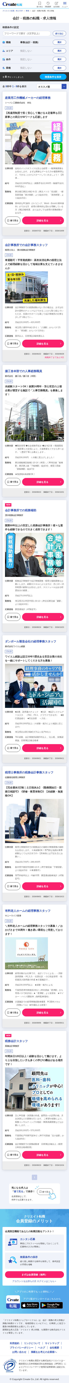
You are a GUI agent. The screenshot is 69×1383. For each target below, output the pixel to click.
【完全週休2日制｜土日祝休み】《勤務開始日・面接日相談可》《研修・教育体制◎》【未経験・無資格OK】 (34, 791)
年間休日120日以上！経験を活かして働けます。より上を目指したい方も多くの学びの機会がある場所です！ (34, 1060)
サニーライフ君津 (13, 916)
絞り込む (59, 33)
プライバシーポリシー (21, 1347)
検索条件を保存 (53, 77)
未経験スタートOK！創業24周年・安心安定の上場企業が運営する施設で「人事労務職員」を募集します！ (34, 390)
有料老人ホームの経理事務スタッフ (28, 910)
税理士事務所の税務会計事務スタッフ (29, 772)
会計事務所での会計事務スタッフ (26, 245)
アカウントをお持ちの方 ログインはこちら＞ (34, 1281)
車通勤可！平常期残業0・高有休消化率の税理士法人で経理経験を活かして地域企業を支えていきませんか (34, 264)
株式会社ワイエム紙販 (15, 646)
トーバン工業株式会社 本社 (18, 103)
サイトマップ (52, 1343)
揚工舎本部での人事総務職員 (23, 371)
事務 (27, 11)
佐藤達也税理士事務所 (15, 777)
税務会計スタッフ (16, 1041)
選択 (59, 42)
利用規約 (14, 1343)
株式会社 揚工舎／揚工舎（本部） (21, 376)
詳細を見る (42, 220)
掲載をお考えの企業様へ (44, 1352)
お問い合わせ (19, 1352)
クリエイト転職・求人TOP (13, 11)
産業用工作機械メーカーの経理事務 (28, 97)
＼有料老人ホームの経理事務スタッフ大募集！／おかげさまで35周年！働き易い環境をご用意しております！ (34, 929)
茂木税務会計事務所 (14, 515)
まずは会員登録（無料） (34, 1274)
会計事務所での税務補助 (20, 510)
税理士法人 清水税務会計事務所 (20, 250)
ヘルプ (41, 1347)
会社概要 (54, 1347)
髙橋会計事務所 (12, 1046)
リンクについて (32, 1343)
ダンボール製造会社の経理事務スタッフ (30, 641)
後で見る (14, 220)
